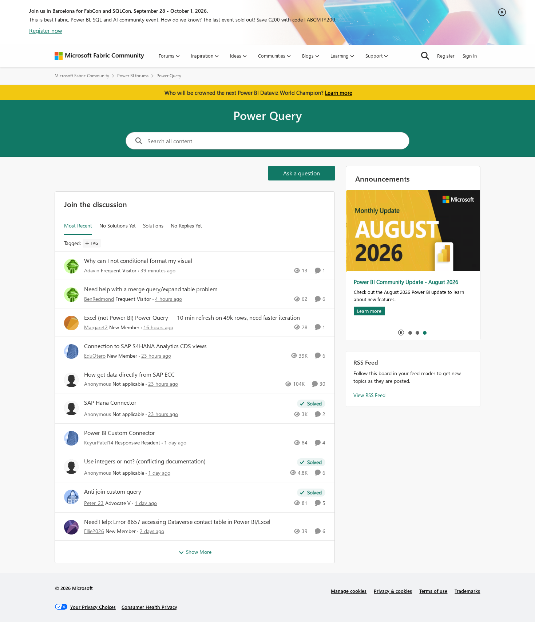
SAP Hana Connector (110, 402)
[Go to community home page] (99, 56)
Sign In (470, 56)
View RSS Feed (369, 395)
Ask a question (301, 173)
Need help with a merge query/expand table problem (151, 289)
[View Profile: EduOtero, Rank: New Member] (71, 351)
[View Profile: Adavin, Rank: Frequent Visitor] (71, 266)
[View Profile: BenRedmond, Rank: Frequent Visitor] (71, 294)
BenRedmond (99, 298)
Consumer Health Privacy (149, 607)
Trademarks (467, 591)
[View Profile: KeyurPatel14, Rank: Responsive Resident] (71, 438)
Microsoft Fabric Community (82, 75)
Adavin (91, 270)
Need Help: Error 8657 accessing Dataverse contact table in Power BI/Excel (177, 521)
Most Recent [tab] (78, 225)
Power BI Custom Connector (119, 432)
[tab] (409, 332)
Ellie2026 (94, 531)
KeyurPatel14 (99, 442)
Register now (45, 30)
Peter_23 (94, 502)
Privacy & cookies (393, 591)
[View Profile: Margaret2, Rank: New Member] (71, 323)
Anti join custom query (112, 491)
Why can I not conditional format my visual (138, 260)
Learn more (338, 92)
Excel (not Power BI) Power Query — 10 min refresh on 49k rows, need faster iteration (192, 317)
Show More (198, 551)
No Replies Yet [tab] (186, 225)
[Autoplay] (401, 332)
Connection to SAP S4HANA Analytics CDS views (145, 346)
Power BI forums (132, 75)
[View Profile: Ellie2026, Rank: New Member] (71, 527)
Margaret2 (96, 327)
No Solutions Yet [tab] (117, 225)
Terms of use (433, 591)
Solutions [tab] (153, 225)
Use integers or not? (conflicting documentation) (145, 461)
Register (446, 56)
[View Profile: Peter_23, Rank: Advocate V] (71, 497)
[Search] (425, 55)
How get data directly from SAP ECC (129, 374)
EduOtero (95, 355)
